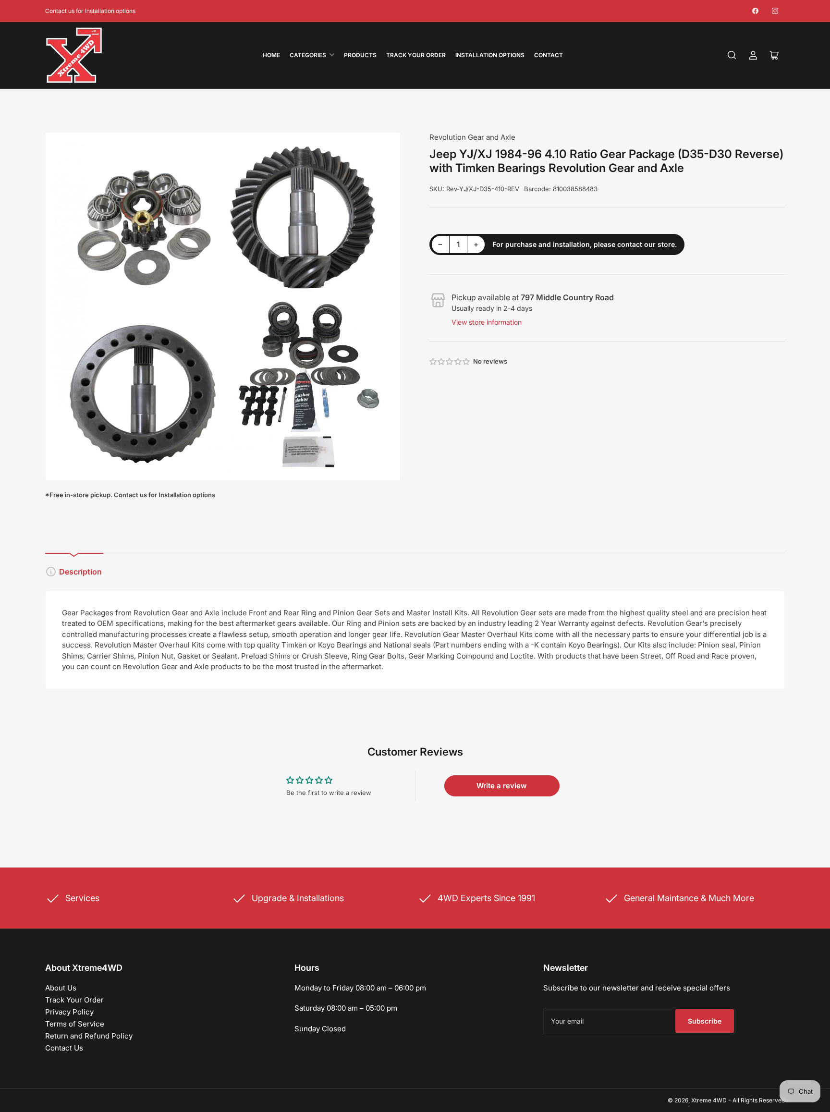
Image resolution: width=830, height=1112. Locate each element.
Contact (548, 55)
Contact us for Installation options (90, 10)
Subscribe (704, 1021)
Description (80, 571)
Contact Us (64, 1047)
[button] (450, 361)
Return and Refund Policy (89, 1035)
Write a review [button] (501, 785)
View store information (487, 322)
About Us (60, 987)
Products (360, 55)
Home (271, 55)
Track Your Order (416, 55)
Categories (308, 55)
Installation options (490, 55)
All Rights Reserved (758, 1100)
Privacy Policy (69, 1011)
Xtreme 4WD (709, 1100)
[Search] (732, 55)
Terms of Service (74, 1023)
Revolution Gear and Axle (472, 137)
